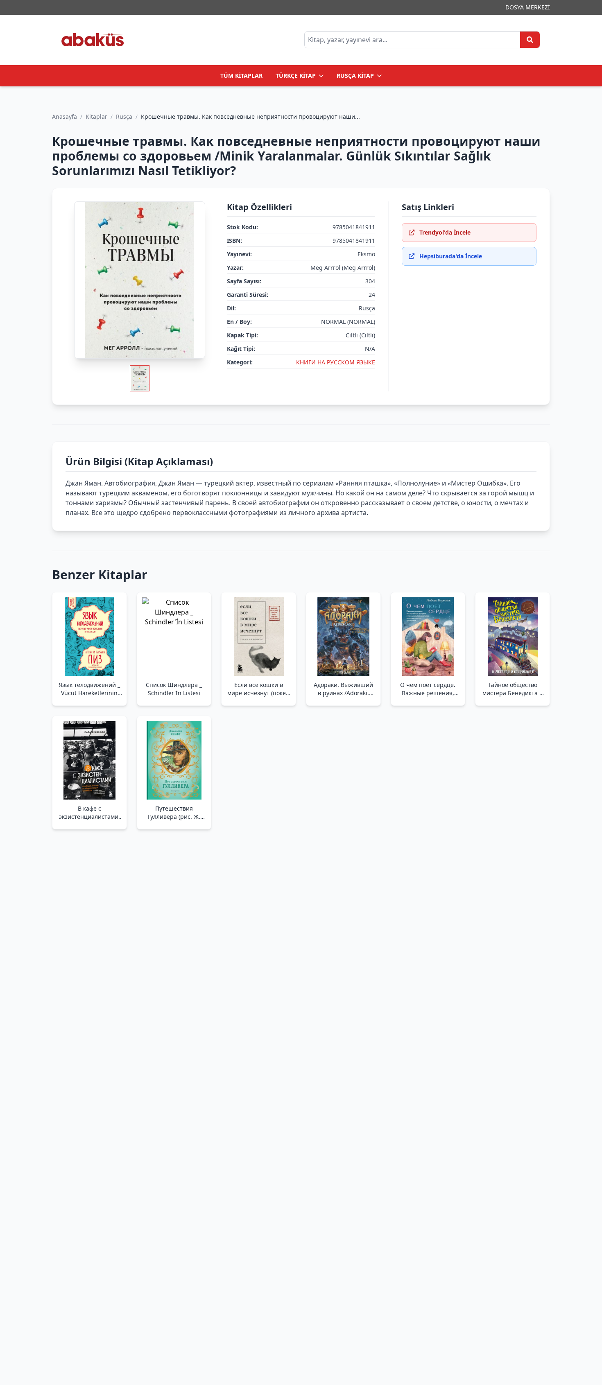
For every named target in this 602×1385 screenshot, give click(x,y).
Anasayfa (64, 116)
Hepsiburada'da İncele (450, 256)
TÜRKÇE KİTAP (296, 75)
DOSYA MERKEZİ (527, 7)
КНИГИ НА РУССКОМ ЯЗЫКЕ (335, 362)
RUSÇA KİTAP (355, 75)
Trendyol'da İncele (445, 232)
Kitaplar (96, 116)
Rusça (124, 116)
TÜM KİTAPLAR (241, 75)
